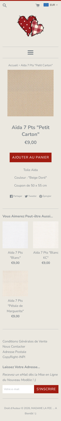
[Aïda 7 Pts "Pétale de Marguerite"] (15, 283)
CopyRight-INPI (14, 357)
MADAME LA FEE (41, 408)
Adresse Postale (14, 352)
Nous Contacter (14, 346)
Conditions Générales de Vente (25, 341)
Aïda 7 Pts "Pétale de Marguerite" (15, 305)
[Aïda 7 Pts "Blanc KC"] (45, 234)
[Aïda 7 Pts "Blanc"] (15, 234)
